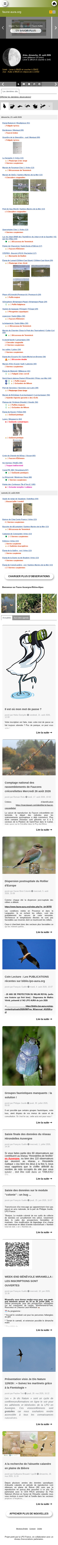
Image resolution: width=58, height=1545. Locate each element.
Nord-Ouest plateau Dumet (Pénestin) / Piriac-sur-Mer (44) (26, 378)
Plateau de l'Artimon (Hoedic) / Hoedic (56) (20, 402)
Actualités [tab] (7, 618)
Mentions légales (22, 1528)
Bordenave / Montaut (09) (13, 130)
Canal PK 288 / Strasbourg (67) (15, 470)
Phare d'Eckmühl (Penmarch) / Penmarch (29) (21, 295)
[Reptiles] (27, 106)
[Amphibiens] (35, 106)
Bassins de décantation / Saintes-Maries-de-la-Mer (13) (25, 527)
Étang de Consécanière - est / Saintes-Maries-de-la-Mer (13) (27, 565)
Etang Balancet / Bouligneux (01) (16, 123)
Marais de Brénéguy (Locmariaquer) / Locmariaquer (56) (26, 395)
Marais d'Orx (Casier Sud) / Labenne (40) (19, 364)
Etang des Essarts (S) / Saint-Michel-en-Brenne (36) (24, 357)
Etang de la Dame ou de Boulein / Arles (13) (20, 558)
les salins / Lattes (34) (11, 350)
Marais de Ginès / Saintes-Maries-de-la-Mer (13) (22, 175)
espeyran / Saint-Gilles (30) (13, 316)
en (54, 12)
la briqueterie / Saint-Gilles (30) (15, 323)
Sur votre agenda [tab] (21, 618)
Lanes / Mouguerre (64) (12, 419)
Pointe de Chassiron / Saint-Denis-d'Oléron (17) (22, 246)
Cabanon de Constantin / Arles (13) (17, 534)
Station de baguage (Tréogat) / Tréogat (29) (20, 309)
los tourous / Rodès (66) (12, 463)
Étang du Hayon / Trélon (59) (14, 412)
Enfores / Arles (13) (10, 541)
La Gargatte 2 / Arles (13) (12, 158)
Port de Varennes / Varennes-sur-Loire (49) (20, 388)
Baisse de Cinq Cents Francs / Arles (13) (19, 519)
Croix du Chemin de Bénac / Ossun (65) (19, 456)
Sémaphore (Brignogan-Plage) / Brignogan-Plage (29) (24, 302)
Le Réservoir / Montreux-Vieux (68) (17, 477)
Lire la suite (43, 732)
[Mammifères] (12, 106)
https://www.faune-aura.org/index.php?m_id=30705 (28, 907)
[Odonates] (43, 106)
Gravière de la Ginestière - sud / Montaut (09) (21, 137)
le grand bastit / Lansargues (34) (16, 340)
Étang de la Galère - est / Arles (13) (17, 551)
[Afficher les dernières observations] (15, 97)
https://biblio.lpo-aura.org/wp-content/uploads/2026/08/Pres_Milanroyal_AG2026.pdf (29, 1009)
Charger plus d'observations (29, 576)
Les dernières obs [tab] (10, 91)
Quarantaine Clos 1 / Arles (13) (15, 230)
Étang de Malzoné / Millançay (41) (16, 371)
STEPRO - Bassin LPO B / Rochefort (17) (19, 253)
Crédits (39, 1528)
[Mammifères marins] (20, 106)
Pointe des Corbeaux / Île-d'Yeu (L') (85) (18, 484)
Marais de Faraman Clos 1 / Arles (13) (18, 168)
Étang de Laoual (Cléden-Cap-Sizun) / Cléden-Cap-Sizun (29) (27, 260)
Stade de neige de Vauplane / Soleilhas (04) (20, 499)
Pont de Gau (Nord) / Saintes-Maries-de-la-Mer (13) (23, 209)
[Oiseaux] (4, 106)
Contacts (32, 1528)
